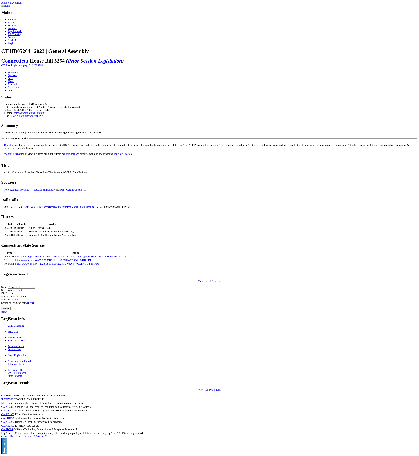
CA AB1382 (7, 414)
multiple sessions (70, 153)
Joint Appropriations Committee (30, 113)
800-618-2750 (41, 436)
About (11, 22)
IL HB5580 (7, 399)
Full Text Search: (10, 299)
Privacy (27, 436)
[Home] (5, 5)
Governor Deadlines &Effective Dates (19, 362)
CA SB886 (7, 429)
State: (4, 287)
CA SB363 (7, 395)
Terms (18, 436)
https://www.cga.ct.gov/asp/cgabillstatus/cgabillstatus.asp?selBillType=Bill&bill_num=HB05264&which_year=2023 (75, 256)
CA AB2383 (7, 425)
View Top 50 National (209, 389)
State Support (15, 375)
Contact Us (7, 436)
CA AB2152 (7, 410)
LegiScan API (15, 31)
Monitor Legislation (14, 153)
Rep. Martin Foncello (71, 189)
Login (11, 43)
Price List (13, 331)
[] (30, 302)
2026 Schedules (16, 325)
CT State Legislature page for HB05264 (22, 65)
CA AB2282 (7, 421)
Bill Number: (8, 293)
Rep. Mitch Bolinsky (44, 189)
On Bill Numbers (17, 373)
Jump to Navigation (11, 2)
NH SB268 (7, 403)
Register (12, 19)
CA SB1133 (7, 418)
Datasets (12, 28)
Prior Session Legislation (95, 61)
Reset (4, 311)
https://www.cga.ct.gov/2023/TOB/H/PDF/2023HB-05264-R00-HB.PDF (53, 260)
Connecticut (14, 61)
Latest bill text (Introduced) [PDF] (27, 115)
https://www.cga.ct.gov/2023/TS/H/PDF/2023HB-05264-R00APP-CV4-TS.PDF (57, 263)
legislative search (123, 153)
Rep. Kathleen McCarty (16, 189)
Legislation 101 (16, 370)
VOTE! (12, 40)
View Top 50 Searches (209, 281)
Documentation (16, 346)
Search (11, 37)
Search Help (14, 349)
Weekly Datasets (16, 340)
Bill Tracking (14, 34)
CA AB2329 (7, 406)
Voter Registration (17, 355)
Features (12, 25)
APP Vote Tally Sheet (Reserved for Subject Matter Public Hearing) (60, 206)
